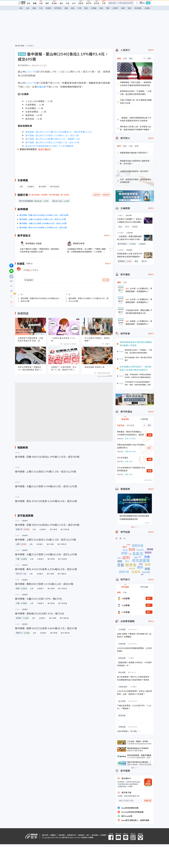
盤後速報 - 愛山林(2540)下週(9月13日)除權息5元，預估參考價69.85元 (58, 131)
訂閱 (103, 3)
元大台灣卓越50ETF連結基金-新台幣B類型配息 (131, 469)
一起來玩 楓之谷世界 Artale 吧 (63, 339)
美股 (47, 3)
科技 (41, 8)
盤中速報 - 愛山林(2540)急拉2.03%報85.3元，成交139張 (52, 142)
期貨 (86, 8)
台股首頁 (96, 195)
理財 (108, 8)
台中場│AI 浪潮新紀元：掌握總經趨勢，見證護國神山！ (139, 290)
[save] (11, 297)
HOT (127, 289)
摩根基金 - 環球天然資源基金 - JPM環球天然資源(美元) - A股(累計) (130, 433)
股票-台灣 (128, 461)
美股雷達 (129, 250)
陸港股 (54, 3)
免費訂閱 (147, 801)
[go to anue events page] (137, 2)
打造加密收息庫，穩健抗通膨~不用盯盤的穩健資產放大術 (139, 312)
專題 (123, 8)
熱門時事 (57, 8)
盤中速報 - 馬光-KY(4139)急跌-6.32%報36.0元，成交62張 (43, 227)
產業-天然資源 (130, 438)
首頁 (28, 3)
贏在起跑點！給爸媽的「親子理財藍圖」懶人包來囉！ (51, 195)
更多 (149, 58)
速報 (66, 8)
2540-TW (31, 71)
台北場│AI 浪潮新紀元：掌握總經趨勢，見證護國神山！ (139, 301)
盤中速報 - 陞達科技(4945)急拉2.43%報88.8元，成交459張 (41, 299)
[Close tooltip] (31, 302)
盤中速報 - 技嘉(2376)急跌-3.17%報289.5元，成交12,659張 (88, 299)
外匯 (67, 3)
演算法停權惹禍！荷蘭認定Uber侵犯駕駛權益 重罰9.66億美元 (30, 368)
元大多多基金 (122, 457)
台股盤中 (30, 45)
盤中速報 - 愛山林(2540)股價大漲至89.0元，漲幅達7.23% (52, 138)
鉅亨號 (96, 3)
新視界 (115, 8)
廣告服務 (62, 835)
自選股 (147, 8)
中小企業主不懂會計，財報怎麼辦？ (97, 339)
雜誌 (129, 8)
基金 (61, 3)
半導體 (126, 612)
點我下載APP (45, 149)
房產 (101, 8)
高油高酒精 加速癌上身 (94, 367)
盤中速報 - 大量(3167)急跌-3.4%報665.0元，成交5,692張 (43, 223)
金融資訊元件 (71, 835)
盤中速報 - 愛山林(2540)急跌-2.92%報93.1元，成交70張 (52, 135)
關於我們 (45, 835)
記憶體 (126, 598)
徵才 (88, 835)
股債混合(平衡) (130, 451)
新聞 (34, 3)
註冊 (148, 3)
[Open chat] (11, 302)
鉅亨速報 (21, 45)
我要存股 (106, 195)
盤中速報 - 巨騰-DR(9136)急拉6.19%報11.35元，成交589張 (43, 215)
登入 (144, 3)
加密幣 (80, 3)
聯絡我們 (81, 835)
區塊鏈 (93, 8)
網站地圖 (95, 835)
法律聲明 (103, 835)
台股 (41, 3)
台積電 (126, 605)
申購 (149, 435)
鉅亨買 (88, 3)
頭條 (21, 8)
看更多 (106, 235)
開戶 (149, 448)
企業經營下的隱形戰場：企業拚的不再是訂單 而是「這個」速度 (30, 339)
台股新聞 (128, 215)
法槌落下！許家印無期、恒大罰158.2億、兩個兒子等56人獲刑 (64, 368)
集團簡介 (53, 835)
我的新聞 (138, 8)
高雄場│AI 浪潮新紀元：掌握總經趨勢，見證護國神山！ (139, 322)
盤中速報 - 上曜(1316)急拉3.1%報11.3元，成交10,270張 (42, 219)
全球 (73, 3)
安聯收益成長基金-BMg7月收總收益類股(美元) (131, 446)
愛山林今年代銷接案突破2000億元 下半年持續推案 (49, 145)
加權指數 (41, 86)
